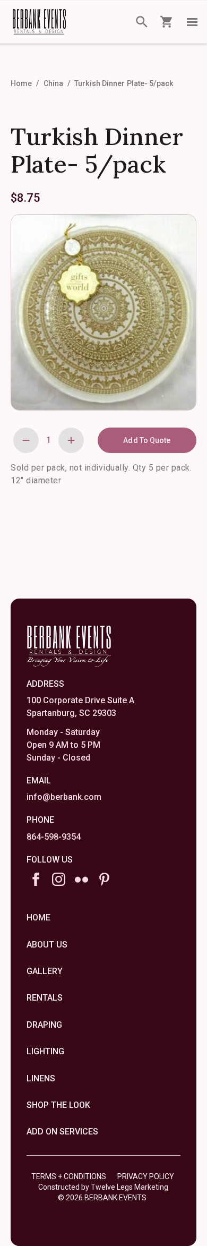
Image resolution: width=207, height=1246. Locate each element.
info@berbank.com (64, 797)
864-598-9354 (54, 837)
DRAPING (44, 1025)
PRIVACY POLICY (145, 1176)
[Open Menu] (192, 21)
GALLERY (45, 971)
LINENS (41, 1078)
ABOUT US (47, 945)
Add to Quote (146, 440)
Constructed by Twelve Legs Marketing (103, 1187)
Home (21, 83)
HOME (38, 917)
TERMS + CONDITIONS (68, 1176)
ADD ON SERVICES (62, 1131)
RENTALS (45, 998)
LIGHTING (45, 1051)
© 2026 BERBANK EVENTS (102, 1197)
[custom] (81, 879)
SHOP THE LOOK (58, 1105)
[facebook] (36, 879)
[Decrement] (26, 440)
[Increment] (71, 440)
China (54, 83)
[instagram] (58, 879)
